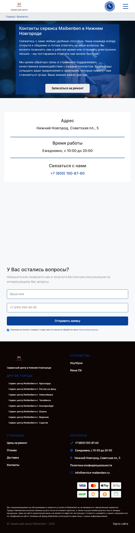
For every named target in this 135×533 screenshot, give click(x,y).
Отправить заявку (67, 321)
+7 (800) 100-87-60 (67, 173)
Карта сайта (120, 523)
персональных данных (88, 330)
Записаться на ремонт (67, 88)
